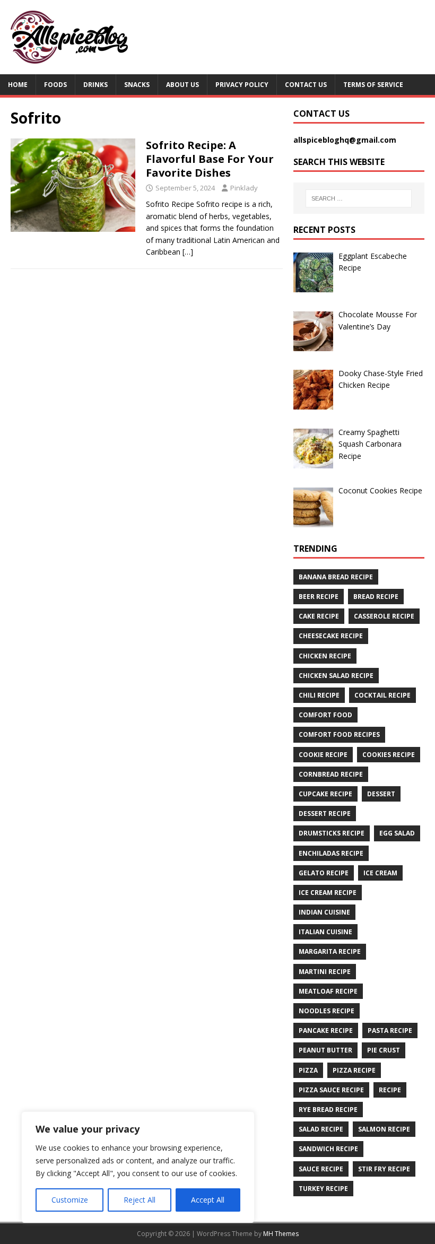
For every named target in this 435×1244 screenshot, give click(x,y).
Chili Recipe (319, 695)
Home (18, 84)
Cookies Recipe (388, 754)
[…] (187, 252)
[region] (138, 1167)
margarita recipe (330, 951)
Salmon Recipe (384, 1129)
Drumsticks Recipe (331, 833)
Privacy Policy (241, 84)
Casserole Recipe (384, 616)
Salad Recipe (321, 1129)
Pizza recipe (354, 1070)
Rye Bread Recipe (328, 1109)
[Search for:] (358, 198)
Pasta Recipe (390, 1030)
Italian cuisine (325, 931)
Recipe (390, 1089)
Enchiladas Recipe (331, 853)
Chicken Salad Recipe (336, 675)
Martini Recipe (325, 971)
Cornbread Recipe (331, 774)
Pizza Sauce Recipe (331, 1089)
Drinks (95, 84)
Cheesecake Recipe (331, 635)
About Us (182, 84)
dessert (381, 793)
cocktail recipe (382, 695)
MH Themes (281, 1233)
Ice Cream (380, 872)
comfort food (325, 714)
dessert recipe (325, 813)
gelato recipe (324, 872)
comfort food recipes (339, 734)
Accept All (207, 1200)
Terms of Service (373, 84)
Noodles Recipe (326, 1010)
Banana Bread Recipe (336, 576)
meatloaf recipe (328, 991)
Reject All (139, 1200)
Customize (69, 1200)
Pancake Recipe (326, 1030)
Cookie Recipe (323, 754)
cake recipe (319, 616)
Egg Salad (397, 833)
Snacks (137, 84)
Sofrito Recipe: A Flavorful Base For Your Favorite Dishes (210, 159)
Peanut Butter (325, 1050)
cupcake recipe (325, 793)
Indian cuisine (324, 912)
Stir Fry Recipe (384, 1168)
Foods (55, 84)
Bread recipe (375, 596)
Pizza (308, 1070)
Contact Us (306, 84)
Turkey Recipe (323, 1188)
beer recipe (318, 596)
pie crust (383, 1050)
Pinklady (244, 188)
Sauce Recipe (321, 1168)
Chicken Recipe (325, 655)
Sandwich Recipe (328, 1148)
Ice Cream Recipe (327, 892)
